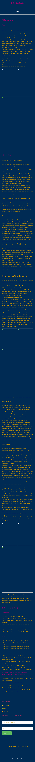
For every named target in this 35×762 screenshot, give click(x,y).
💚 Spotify (4, 708)
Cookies (26, 746)
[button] (17, 11)
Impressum (10, 746)
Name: (3, 726)
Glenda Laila (17, 3)
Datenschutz (16, 746)
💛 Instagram (5, 705)
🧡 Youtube (5, 711)
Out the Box (20, 759)
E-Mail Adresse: (6, 720)
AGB (22, 746)
